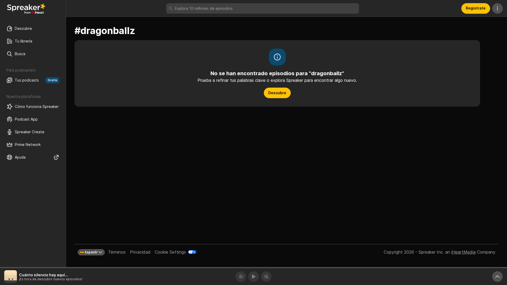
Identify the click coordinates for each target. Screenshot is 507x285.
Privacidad (140, 252)
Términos (117, 252)
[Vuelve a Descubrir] (26, 8)
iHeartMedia (463, 252)
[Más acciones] (497, 8)
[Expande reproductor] (497, 276)
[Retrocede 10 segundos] (241, 276)
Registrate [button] (476, 8)
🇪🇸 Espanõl (88, 252)
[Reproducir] (253, 276)
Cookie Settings (170, 252)
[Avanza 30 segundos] (266, 276)
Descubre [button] (277, 93)
